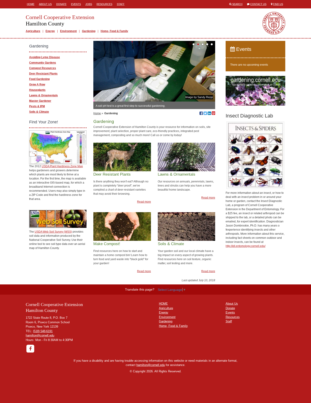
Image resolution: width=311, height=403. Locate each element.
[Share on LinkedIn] (209, 113)
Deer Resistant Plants (43, 73)
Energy (50, 31)
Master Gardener (40, 100)
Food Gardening (39, 79)
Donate (61, 4)
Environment (68, 31)
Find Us (278, 4)
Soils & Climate (39, 111)
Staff (121, 4)
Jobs (88, 4)
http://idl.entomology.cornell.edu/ (245, 246)
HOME (163, 303)
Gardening (88, 31)
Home (30, 4)
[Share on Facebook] (201, 113)
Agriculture (33, 31)
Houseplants (37, 90)
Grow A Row (37, 84)
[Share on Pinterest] (213, 113)
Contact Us (258, 4)
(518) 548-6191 (43, 331)
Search (237, 4)
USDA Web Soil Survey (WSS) (53, 231)
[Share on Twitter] (205, 113)
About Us (45, 4)
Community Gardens (42, 62)
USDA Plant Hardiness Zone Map (62, 166)
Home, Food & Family (114, 31)
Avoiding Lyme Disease (44, 57)
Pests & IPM (37, 106)
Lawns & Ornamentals (43, 95)
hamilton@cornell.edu (40, 335)
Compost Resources (42, 68)
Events (76, 4)
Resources (104, 4)
